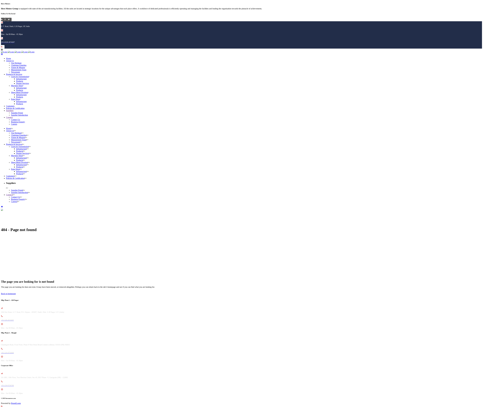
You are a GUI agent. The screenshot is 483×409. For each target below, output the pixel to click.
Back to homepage (8, 294)
